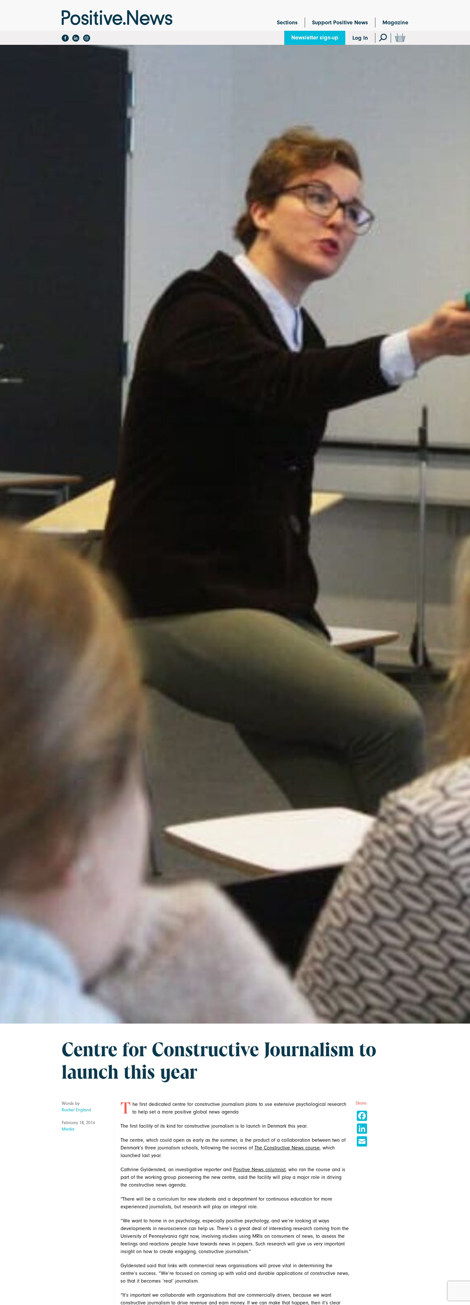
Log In (360, 38)
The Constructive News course (287, 1148)
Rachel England (76, 1110)
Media (68, 1129)
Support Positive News (340, 22)
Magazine (395, 22)
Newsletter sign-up (314, 37)
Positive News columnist (259, 1169)
